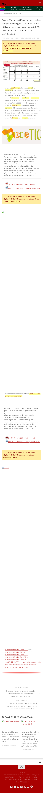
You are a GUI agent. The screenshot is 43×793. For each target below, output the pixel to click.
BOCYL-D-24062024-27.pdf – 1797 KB (22, 185)
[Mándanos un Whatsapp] (28, 787)
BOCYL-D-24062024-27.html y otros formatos (24, 188)
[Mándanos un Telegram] (31, 787)
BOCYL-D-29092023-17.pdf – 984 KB (21, 438)
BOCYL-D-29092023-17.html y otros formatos (24, 442)
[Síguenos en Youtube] (21, 787)
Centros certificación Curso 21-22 (16, 652)
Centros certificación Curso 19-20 (16, 657)
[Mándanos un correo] (11, 787)
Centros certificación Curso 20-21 (16, 655)
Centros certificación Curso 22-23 (16, 650)
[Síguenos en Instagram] (25, 787)
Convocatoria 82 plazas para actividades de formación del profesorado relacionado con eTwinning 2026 (10, 736)
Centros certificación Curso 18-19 (16, 660)
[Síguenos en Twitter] (18, 787)
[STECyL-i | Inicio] (5, 3)
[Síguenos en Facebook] (15, 787)
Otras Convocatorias (11, 13)
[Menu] (40, 3)
